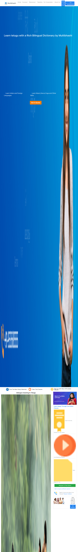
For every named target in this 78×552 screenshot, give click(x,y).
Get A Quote (35, 103)
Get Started (73, 506)
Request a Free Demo (65, 485)
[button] (25, 2)
